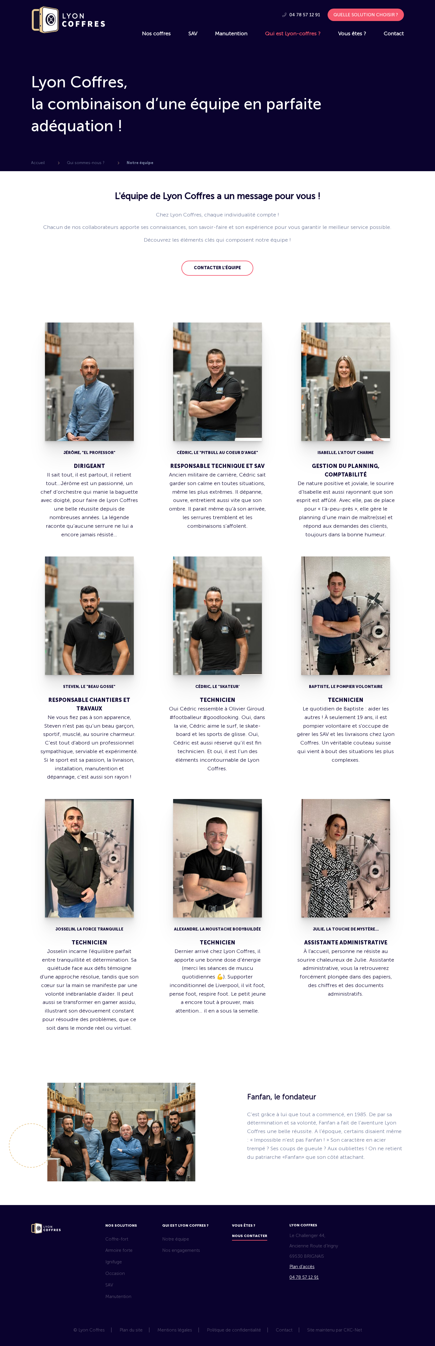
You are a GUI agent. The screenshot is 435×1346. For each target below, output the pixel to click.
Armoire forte (119, 1250)
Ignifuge (113, 1262)
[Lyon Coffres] (68, 31)
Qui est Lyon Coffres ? (185, 1225)
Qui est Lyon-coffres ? (292, 33)
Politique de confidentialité (234, 1330)
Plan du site (131, 1330)
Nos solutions (121, 1225)
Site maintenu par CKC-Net (334, 1330)
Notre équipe (175, 1239)
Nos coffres (156, 33)
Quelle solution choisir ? (366, 14)
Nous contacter (249, 1236)
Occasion (115, 1273)
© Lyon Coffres (89, 1330)
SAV (192, 33)
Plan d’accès (302, 1266)
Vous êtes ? (352, 33)
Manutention (231, 33)
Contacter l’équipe (217, 267)
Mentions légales (174, 1330)
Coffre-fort (116, 1239)
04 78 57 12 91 (304, 14)
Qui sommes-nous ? (85, 163)
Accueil (38, 163)
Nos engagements (181, 1250)
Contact (394, 33)
